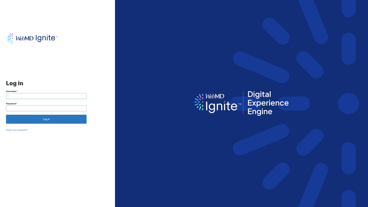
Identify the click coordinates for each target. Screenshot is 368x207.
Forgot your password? (17, 130)
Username (11, 91)
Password (11, 103)
